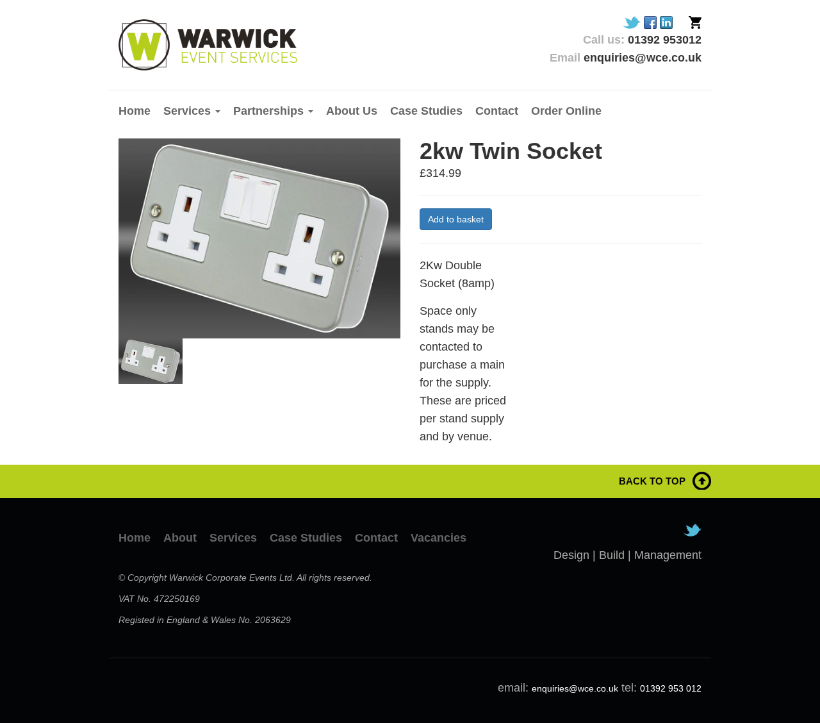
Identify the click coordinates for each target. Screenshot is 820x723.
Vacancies (438, 537)
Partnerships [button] (270, 110)
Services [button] (188, 110)
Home (135, 110)
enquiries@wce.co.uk (575, 688)
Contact (496, 110)
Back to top (652, 481)
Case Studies (426, 110)
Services (233, 537)
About (180, 537)
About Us (351, 110)
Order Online (566, 110)
